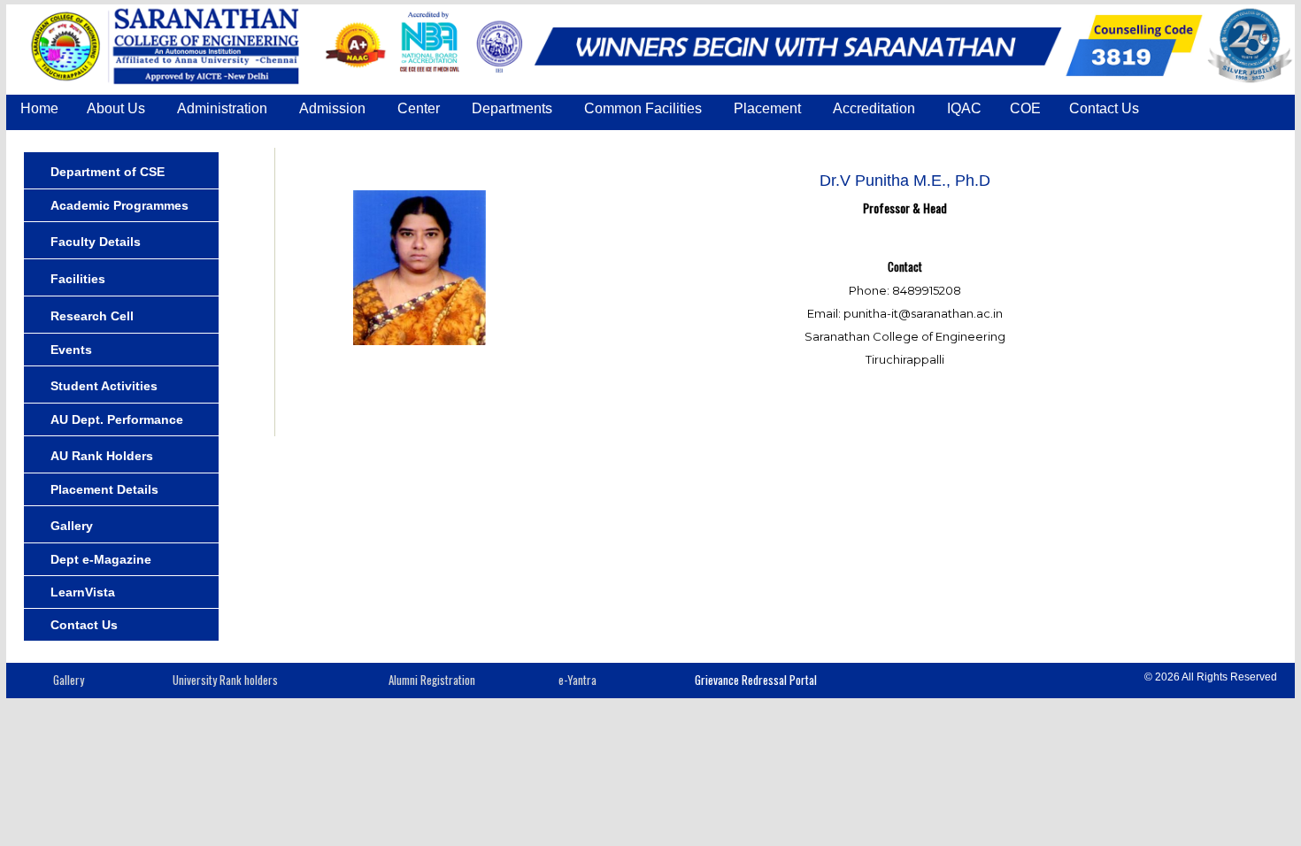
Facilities (77, 279)
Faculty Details (95, 242)
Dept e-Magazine (100, 559)
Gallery (71, 526)
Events (71, 349)
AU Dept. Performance (116, 419)
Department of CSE (107, 172)
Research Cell (92, 316)
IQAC (964, 108)
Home (39, 108)
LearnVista (82, 592)
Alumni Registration (432, 679)
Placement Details (104, 489)
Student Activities (104, 386)
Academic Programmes (119, 205)
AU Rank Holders (101, 456)
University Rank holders (225, 679)
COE (1025, 108)
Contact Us (1104, 108)
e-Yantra (577, 679)
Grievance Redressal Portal (756, 679)
